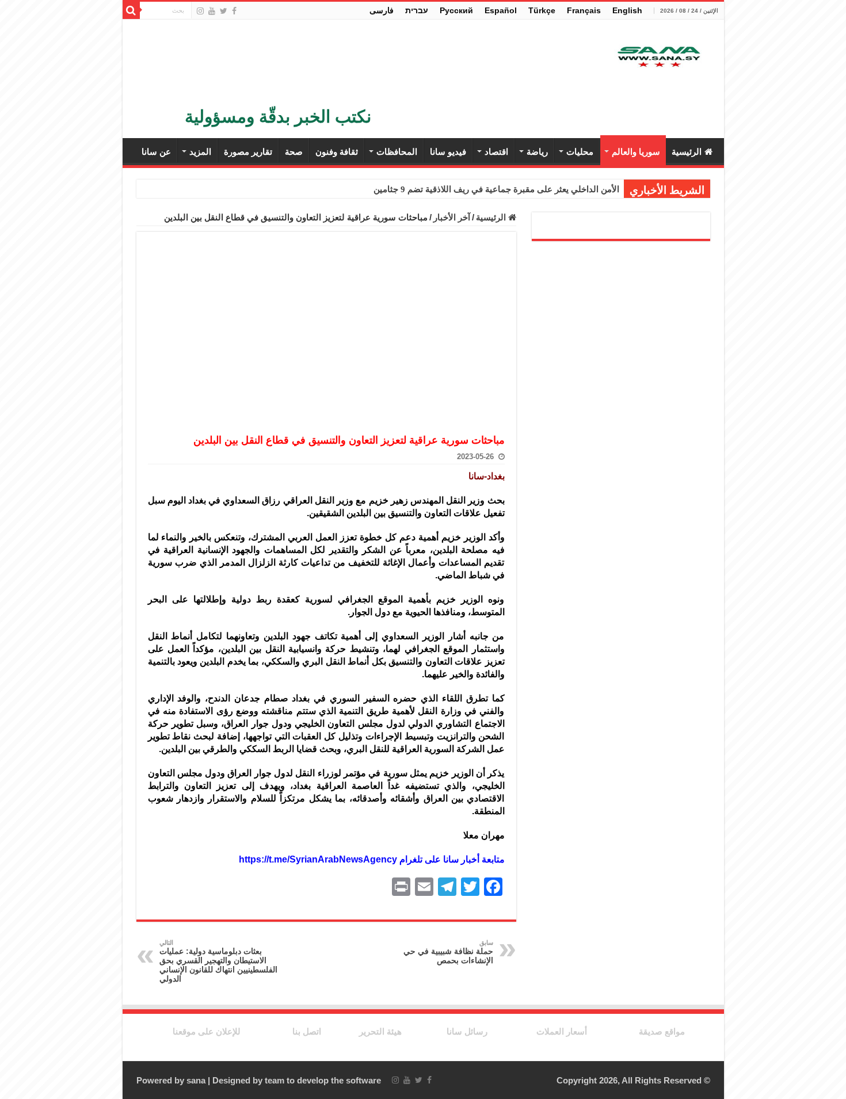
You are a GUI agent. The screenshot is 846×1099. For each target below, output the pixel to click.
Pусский (456, 10)
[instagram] (200, 11)
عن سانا (156, 152)
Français (584, 10)
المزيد (200, 152)
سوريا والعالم (636, 152)
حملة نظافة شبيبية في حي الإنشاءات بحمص (448, 952)
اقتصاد (496, 152)
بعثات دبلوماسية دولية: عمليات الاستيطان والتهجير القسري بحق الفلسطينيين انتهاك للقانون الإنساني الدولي (218, 961)
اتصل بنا (306, 1031)
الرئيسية (687, 152)
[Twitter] (223, 11)
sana (195, 1080)
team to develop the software (323, 1080)
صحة (294, 152)
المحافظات (396, 152)
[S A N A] (657, 57)
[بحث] (131, 10)
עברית (416, 10)
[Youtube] (211, 11)
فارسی (381, 10)
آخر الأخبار (451, 217)
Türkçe (541, 10)
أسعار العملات (561, 1031)
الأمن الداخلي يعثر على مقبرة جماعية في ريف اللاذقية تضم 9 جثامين (496, 189)
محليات (579, 152)
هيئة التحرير (380, 1031)
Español (501, 10)
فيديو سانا (448, 152)
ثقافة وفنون (336, 152)
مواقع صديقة (662, 1031)
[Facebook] (234, 11)
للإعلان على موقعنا (207, 1031)
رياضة (537, 152)
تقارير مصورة (248, 152)
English (627, 10)
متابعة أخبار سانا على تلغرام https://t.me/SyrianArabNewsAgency (372, 859)
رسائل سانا (467, 1031)
